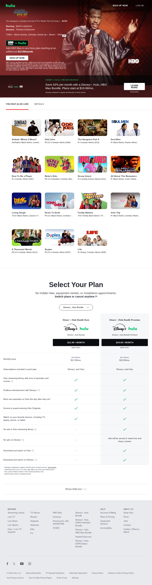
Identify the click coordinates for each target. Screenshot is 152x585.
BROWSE (12, 509)
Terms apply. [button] (52, 467)
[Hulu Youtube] (24, 563)
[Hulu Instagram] (29, 563)
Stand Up (41, 35)
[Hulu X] (16, 563)
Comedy (32, 35)
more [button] (65, 21)
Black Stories (20, 35)
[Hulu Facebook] (10, 563)
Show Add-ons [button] (73, 489)
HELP (102, 509)
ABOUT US (128, 509)
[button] (17, 103)
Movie (52, 35)
